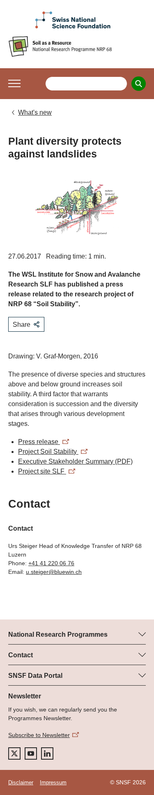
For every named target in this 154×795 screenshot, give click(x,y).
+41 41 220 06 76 (51, 563)
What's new (35, 112)
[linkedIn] (47, 753)
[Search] (138, 83)
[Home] (77, 46)
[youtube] (31, 753)
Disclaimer (20, 782)
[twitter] (14, 753)
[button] (14, 83)
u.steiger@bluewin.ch (54, 572)
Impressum (53, 782)
